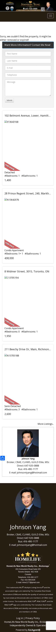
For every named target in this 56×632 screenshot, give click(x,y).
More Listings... (46, 423)
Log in (19, 618)
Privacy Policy (32, 618)
